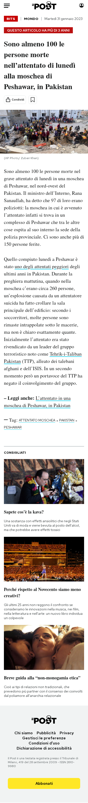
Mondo (31, 19)
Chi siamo (23, 732)
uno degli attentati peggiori (42, 266)
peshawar (13, 427)
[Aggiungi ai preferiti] (33, 100)
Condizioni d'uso (44, 743)
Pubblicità (46, 732)
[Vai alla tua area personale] (81, 5)
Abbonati (44, 783)
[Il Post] (44, 5)
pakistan (66, 420)
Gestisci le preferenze (44, 738)
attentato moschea (37, 420)
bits (11, 19)
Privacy (67, 732)
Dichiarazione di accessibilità (44, 748)
